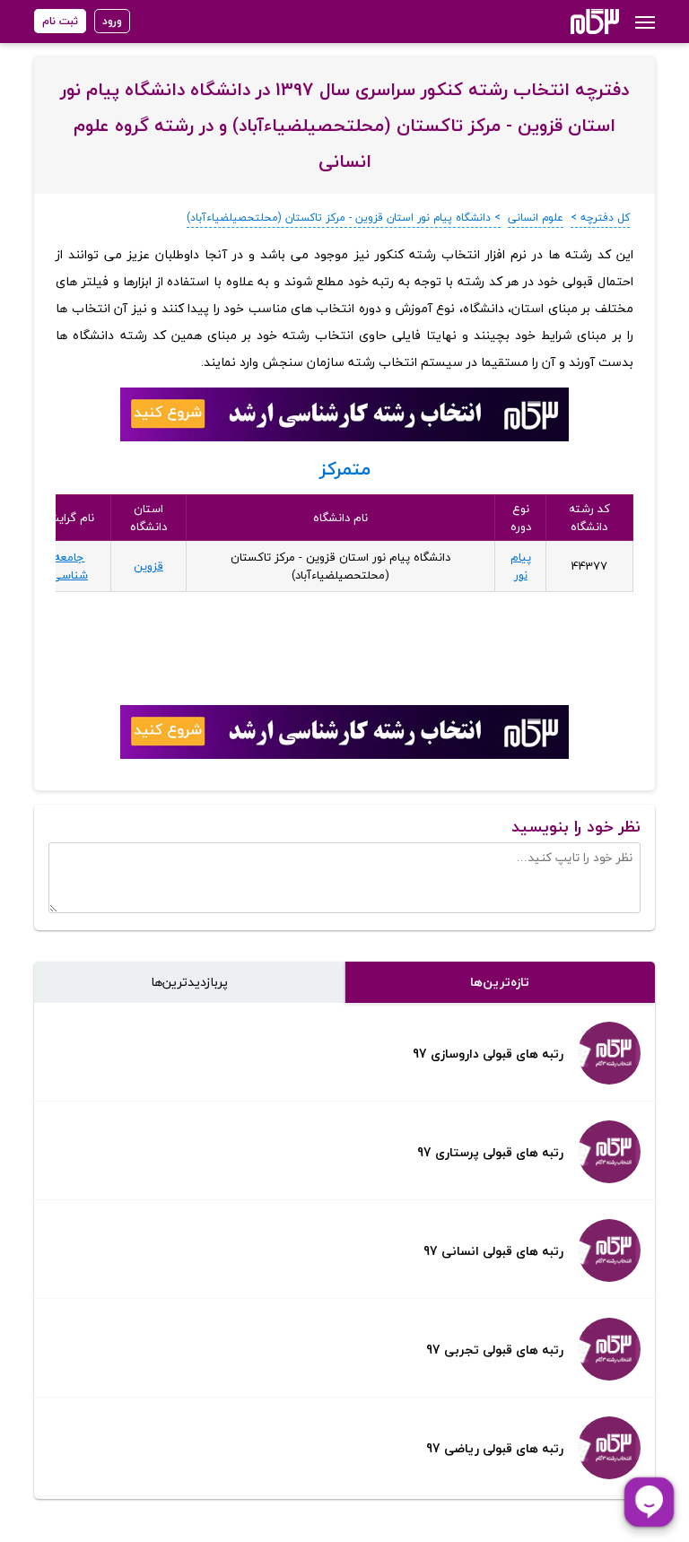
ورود (112, 21)
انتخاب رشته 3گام (571, 21)
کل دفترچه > (600, 217)
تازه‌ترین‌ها (499, 982)
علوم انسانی (535, 217)
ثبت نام (60, 21)
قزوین (148, 566)
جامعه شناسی (69, 566)
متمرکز (345, 468)
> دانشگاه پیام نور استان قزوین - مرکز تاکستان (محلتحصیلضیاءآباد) (344, 217)
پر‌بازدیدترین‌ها (189, 982)
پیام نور (520, 566)
